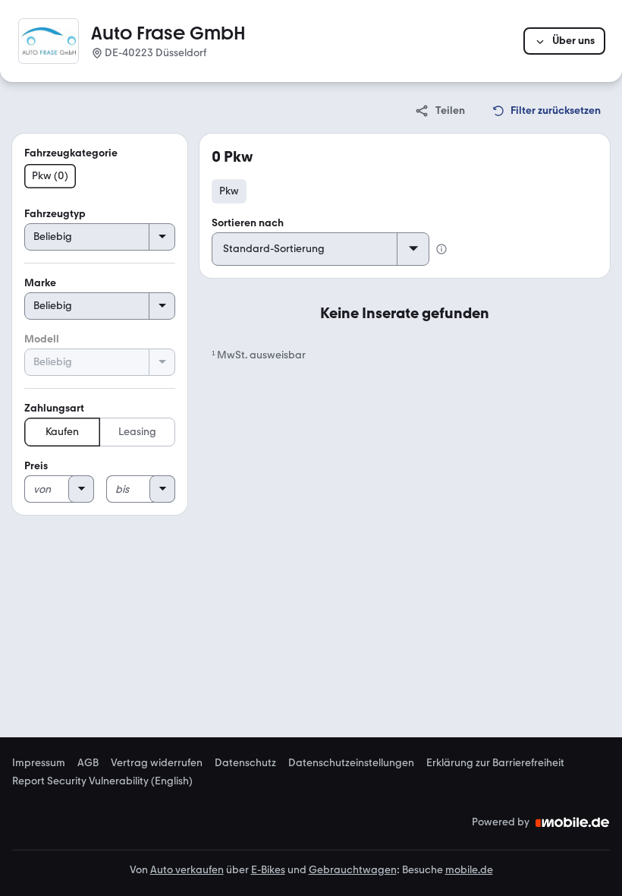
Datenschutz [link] (245, 763)
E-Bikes (268, 869)
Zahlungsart (54, 408)
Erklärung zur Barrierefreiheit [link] (495, 763)
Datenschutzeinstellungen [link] (351, 763)
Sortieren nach (248, 222)
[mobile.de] (573, 822)
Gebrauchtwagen (353, 869)
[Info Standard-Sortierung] (441, 249)
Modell (41, 339)
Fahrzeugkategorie (71, 153)
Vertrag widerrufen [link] (157, 763)
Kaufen (62, 431)
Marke (40, 282)
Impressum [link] (38, 763)
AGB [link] (88, 763)
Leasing (137, 431)
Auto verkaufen (187, 869)
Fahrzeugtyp (55, 213)
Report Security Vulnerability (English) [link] (102, 781)
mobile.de (469, 869)
